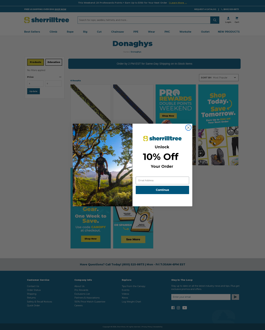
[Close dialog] (188, 127)
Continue (162, 190)
